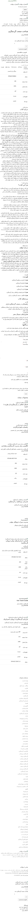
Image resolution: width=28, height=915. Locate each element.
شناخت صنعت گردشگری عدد (21, 891)
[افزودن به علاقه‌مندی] (26, 414)
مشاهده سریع (26, 421)
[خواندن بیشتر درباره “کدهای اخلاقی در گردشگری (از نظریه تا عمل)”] (26, 417)
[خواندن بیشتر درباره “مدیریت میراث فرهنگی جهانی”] (26, 533)
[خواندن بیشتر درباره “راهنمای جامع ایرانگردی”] (26, 438)
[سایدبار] (26, 879)
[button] (26, 493)
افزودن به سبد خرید (23, 899)
